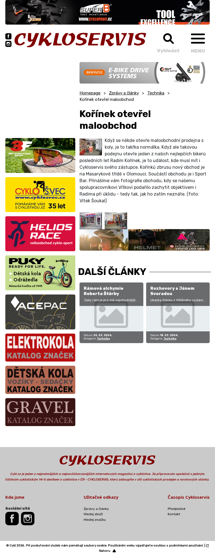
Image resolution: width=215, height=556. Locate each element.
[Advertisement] (40, 97)
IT (207, 545)
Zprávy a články (124, 93)
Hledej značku (95, 520)
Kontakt (174, 514)
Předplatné (176, 509)
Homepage (90, 93)
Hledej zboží (93, 514)
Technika (155, 93)
